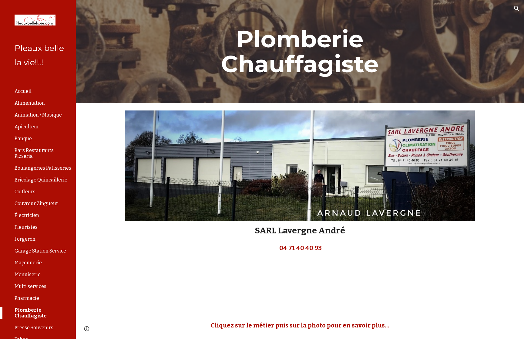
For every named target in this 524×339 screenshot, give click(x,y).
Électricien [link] (27, 215)
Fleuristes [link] (26, 227)
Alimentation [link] (30, 103)
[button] (516, 8)
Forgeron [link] (25, 239)
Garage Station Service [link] (40, 251)
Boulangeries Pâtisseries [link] (43, 168)
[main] (300, 51)
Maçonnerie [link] (28, 263)
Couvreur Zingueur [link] (36, 203)
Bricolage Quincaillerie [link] (41, 180)
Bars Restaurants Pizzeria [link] (34, 153)
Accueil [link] (23, 91)
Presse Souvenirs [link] (34, 328)
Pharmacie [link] (27, 298)
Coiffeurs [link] (25, 192)
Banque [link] (23, 138)
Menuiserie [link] (28, 274)
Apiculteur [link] (27, 127)
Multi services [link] (30, 286)
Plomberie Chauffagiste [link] (31, 313)
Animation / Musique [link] (38, 115)
